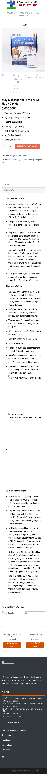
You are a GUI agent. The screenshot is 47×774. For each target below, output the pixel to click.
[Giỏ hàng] (44, 4)
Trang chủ (12, 13)
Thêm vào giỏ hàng (27, 146)
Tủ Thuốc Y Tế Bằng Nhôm (35, 636)
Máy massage (24, 156)
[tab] (23, 184)
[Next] (41, 50)
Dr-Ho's (11, 160)
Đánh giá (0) (9, 190)
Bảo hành (6, 750)
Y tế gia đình (26, 13)
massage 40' (19, 160)
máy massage (29, 160)
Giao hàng (6, 740)
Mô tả (6, 185)
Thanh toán (6, 735)
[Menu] (3, 4)
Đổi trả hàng (7, 745)
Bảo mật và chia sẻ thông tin (14, 730)
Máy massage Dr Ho (17, 204)
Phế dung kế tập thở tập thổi (12, 636)
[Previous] (6, 50)
